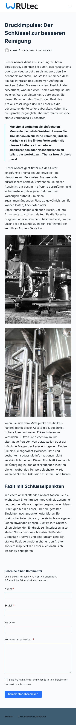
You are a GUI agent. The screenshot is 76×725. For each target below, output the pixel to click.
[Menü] (69, 6)
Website (10, 622)
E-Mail (9, 605)
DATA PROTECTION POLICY (32, 716)
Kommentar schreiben (19, 639)
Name (9, 588)
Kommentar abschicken (23, 694)
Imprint (9, 716)
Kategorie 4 (45, 50)
